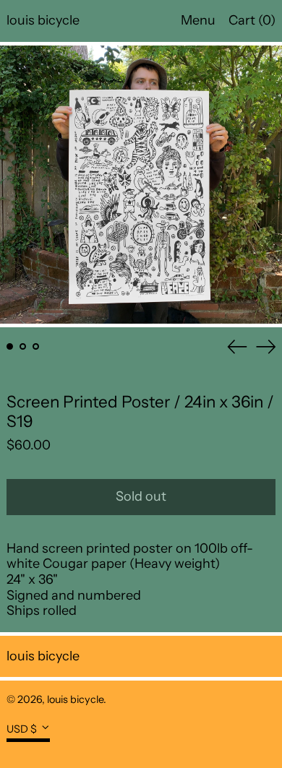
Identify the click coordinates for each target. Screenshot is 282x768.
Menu (198, 20)
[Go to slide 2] (23, 346)
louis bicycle (43, 20)
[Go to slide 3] (36, 346)
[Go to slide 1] (10, 346)
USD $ (22, 728)
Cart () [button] (251, 20)
